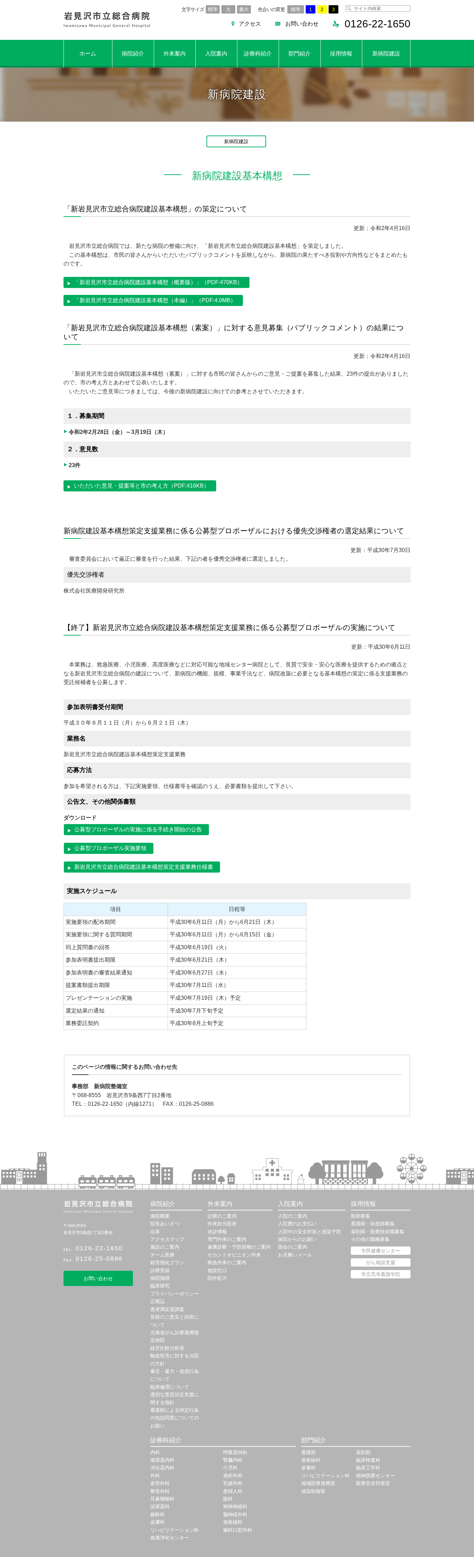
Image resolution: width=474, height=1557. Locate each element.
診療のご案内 (222, 1216)
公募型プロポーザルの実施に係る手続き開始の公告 (138, 829)
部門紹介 (299, 53)
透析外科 (233, 1475)
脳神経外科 (235, 1514)
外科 (155, 1475)
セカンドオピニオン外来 (234, 1255)
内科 (155, 1452)
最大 (244, 9)
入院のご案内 (292, 1216)
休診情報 (217, 1231)
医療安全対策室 (373, 1483)
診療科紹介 (258, 53)
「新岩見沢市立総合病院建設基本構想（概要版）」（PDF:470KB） (158, 282)
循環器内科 (162, 1460)
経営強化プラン (167, 1262)
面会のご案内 (292, 1247)
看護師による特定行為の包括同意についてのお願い (174, 1417)
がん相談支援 (380, 1262)
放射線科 (233, 1522)
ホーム (87, 53)
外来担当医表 (222, 1223)
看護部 (308, 1452)
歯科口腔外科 (237, 1530)
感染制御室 (313, 1491)
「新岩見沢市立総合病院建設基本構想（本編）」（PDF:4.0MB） (155, 300)
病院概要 (160, 1216)
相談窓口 (217, 1270)
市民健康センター (380, 1250)
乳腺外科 (233, 1483)
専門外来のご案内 (227, 1239)
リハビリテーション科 (174, 1530)
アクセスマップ (167, 1239)
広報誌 (157, 1301)
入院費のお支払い (297, 1223)
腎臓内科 (233, 1460)
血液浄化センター (169, 1537)
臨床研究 (160, 1285)
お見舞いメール (295, 1255)
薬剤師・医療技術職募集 (377, 1231)
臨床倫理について (169, 1387)
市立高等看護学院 (380, 1274)
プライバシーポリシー (174, 1293)
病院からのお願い (297, 1239)
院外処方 (217, 1278)
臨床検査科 (368, 1460)
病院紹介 (133, 53)
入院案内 (216, 53)
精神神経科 (235, 1506)
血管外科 (160, 1483)
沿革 (155, 1231)
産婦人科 (233, 1491)
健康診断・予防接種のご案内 (239, 1247)
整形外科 (160, 1491)
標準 (213, 9)
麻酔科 (157, 1514)
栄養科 (308, 1467)
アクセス (250, 24)
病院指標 (160, 1278)
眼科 (228, 1499)
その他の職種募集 (370, 1239)
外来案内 (174, 53)
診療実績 (160, 1270)
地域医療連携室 (318, 1483)
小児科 (230, 1467)
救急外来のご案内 (227, 1262)
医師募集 (360, 1216)
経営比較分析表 (167, 1348)
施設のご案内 (164, 1247)
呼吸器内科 (235, 1452)
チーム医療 (162, 1255)
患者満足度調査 (167, 1309)
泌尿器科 (160, 1506)
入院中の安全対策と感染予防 (309, 1231)
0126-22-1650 (99, 1248)
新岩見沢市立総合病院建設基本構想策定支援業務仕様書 (143, 867)
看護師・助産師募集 (373, 1223)
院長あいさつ (164, 1223)
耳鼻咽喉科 (162, 1499)
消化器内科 (162, 1467)
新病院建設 (386, 53)
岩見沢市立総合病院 (107, 19)
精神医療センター (375, 1475)
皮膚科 (157, 1522)
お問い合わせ (302, 24)
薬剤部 (363, 1452)
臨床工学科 (368, 1467)
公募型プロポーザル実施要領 (110, 848)
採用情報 (341, 53)
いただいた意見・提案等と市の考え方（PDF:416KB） (141, 486)
